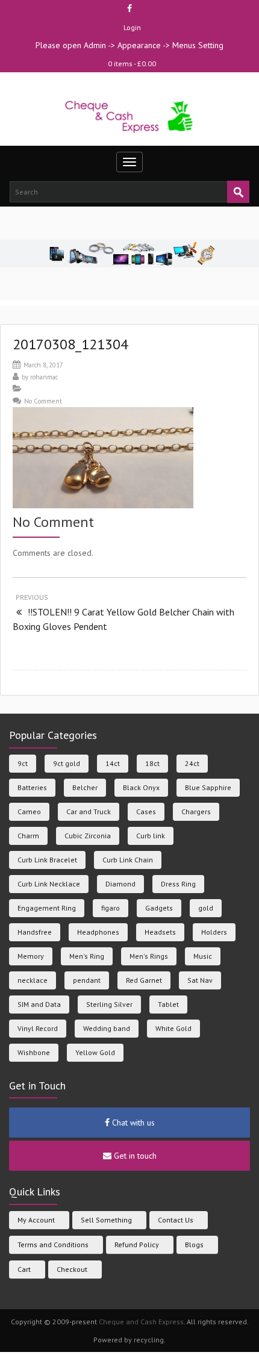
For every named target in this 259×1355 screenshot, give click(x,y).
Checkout (72, 1269)
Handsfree (34, 931)
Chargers (196, 811)
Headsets (160, 931)
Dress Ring (178, 883)
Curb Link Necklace (48, 883)
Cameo (29, 811)
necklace (32, 980)
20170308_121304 (70, 344)
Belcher (85, 787)
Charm (28, 835)
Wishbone (33, 1052)
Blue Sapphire (208, 787)
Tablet (168, 1004)
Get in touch (134, 1155)
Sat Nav (200, 980)
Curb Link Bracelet (47, 859)
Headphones (98, 931)
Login (132, 27)
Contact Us (175, 1219)
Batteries (32, 787)
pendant (87, 980)
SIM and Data (39, 1004)
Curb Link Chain (127, 859)
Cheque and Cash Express (141, 1321)
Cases (146, 811)
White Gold (173, 1028)
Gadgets (159, 907)
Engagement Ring (46, 907)
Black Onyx (141, 787)
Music (202, 956)
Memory (30, 956)
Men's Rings (149, 956)
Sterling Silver (109, 1004)
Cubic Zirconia (87, 835)
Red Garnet (144, 980)
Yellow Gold (95, 1052)
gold (205, 907)
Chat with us (132, 1122)
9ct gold (66, 763)
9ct (22, 763)
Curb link (150, 835)
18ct (152, 763)
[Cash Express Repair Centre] (130, 116)
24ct (192, 763)
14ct (112, 763)
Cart (24, 1269)
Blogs (194, 1244)
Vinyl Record (37, 1028)
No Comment (43, 401)
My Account (36, 1219)
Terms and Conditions (53, 1244)
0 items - (132, 63)
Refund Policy (136, 1244)
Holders (214, 931)
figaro (110, 907)
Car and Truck (88, 811)
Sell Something (106, 1219)
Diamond (120, 883)
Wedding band (106, 1028)
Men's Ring (86, 956)
